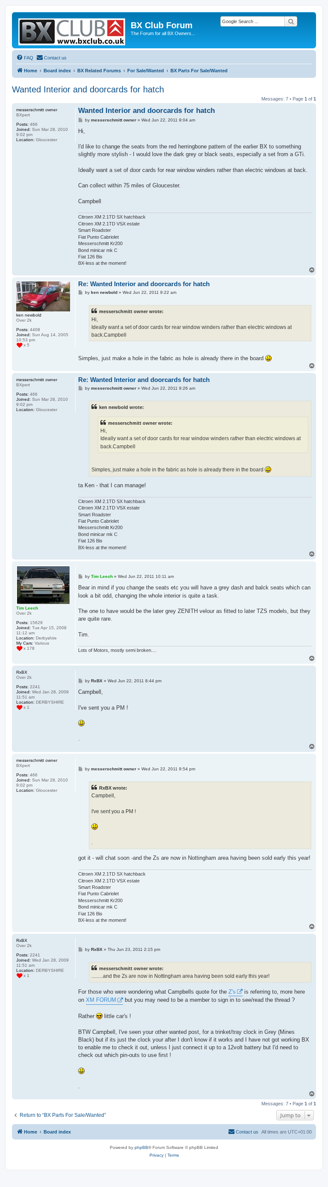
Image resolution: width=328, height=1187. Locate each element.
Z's (232, 992)
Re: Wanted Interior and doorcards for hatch (144, 283)
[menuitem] (24, 58)
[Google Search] (290, 21)
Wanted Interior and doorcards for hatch (88, 89)
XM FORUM (101, 1000)
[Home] (72, 30)
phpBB (141, 1147)
